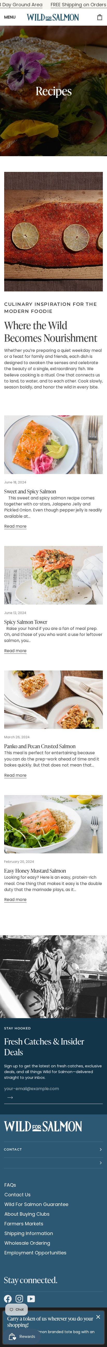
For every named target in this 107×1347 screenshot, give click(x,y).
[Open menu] (12, 17)
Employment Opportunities (35, 1252)
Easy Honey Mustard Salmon (35, 870)
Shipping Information (28, 1233)
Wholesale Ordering (27, 1243)
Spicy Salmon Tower (25, 621)
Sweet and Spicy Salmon (30, 491)
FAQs (10, 1185)
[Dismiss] (98, 1317)
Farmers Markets (23, 1223)
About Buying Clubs (27, 1214)
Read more (15, 526)
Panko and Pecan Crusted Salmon (40, 745)
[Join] (8, 1098)
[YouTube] (30, 1299)
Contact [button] (13, 1149)
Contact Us (17, 1194)
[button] (53, 1163)
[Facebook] (7, 1299)
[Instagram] (19, 1299)
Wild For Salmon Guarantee (36, 1204)
